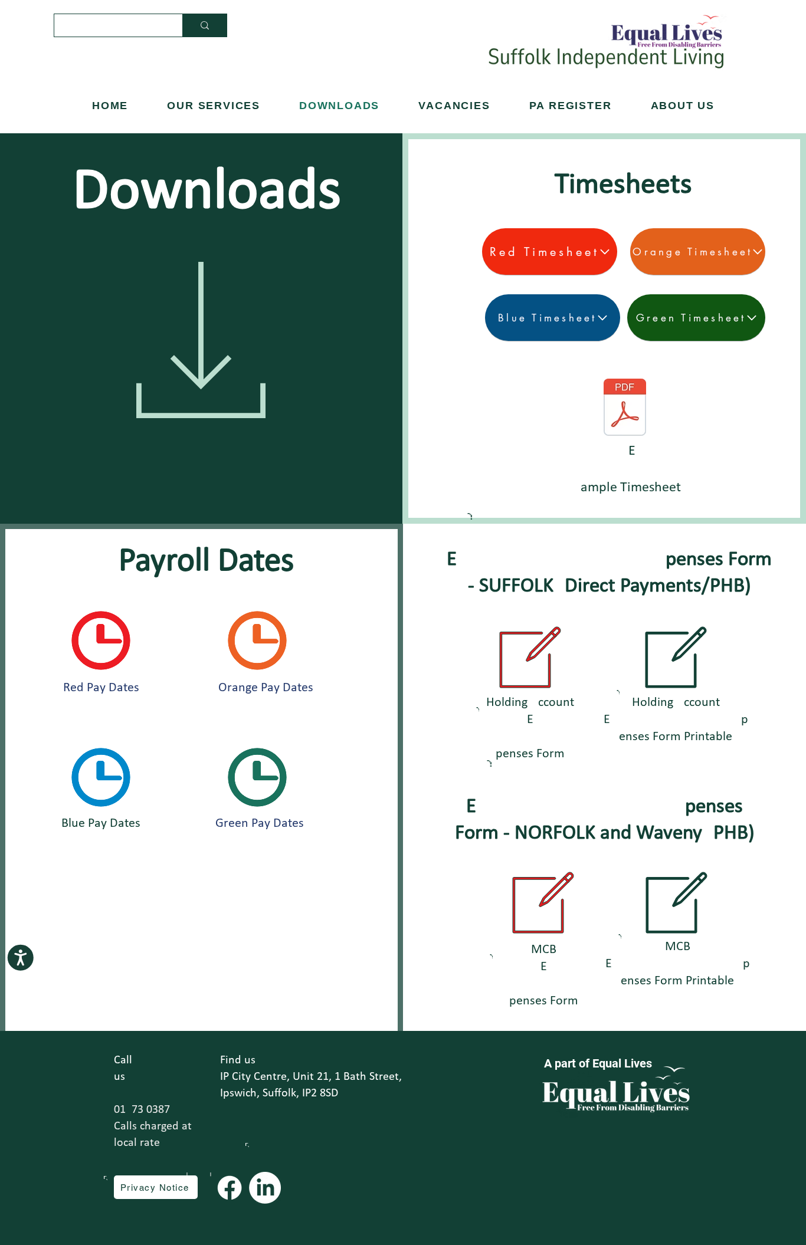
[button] (683, 106)
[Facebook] (229, 1188)
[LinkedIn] (265, 1188)
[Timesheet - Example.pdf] (625, 408)
